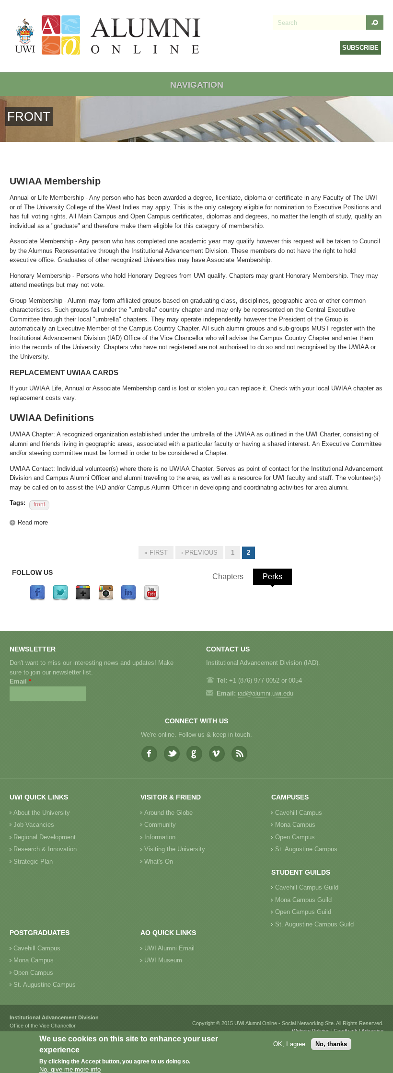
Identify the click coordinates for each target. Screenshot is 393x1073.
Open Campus (295, 837)
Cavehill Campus (298, 812)
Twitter (172, 754)
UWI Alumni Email (169, 948)
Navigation (196, 85)
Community (160, 824)
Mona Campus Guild (303, 899)
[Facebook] (37, 598)
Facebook (149, 754)
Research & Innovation (45, 849)
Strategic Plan (33, 861)
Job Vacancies (33, 824)
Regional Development (44, 837)
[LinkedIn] (128, 598)
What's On (158, 861)
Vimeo (217, 754)
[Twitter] (60, 598)
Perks (272, 576)
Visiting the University (174, 849)
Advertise (372, 1031)
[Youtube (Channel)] (151, 598)
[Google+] (83, 598)
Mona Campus (295, 824)
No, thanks (331, 1044)
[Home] (108, 36)
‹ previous (199, 552)
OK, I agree (289, 1044)
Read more (33, 522)
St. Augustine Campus (306, 849)
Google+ (194, 754)
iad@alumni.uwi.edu (265, 693)
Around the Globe (168, 812)
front (39, 504)
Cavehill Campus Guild (306, 887)
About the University (41, 812)
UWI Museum (163, 960)
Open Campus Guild (303, 911)
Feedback (346, 1031)
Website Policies (311, 1031)
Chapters (227, 576)
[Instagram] (106, 598)
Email (20, 681)
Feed (239, 754)
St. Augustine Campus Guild (314, 924)
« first (156, 552)
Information (159, 837)
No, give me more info (70, 1069)
